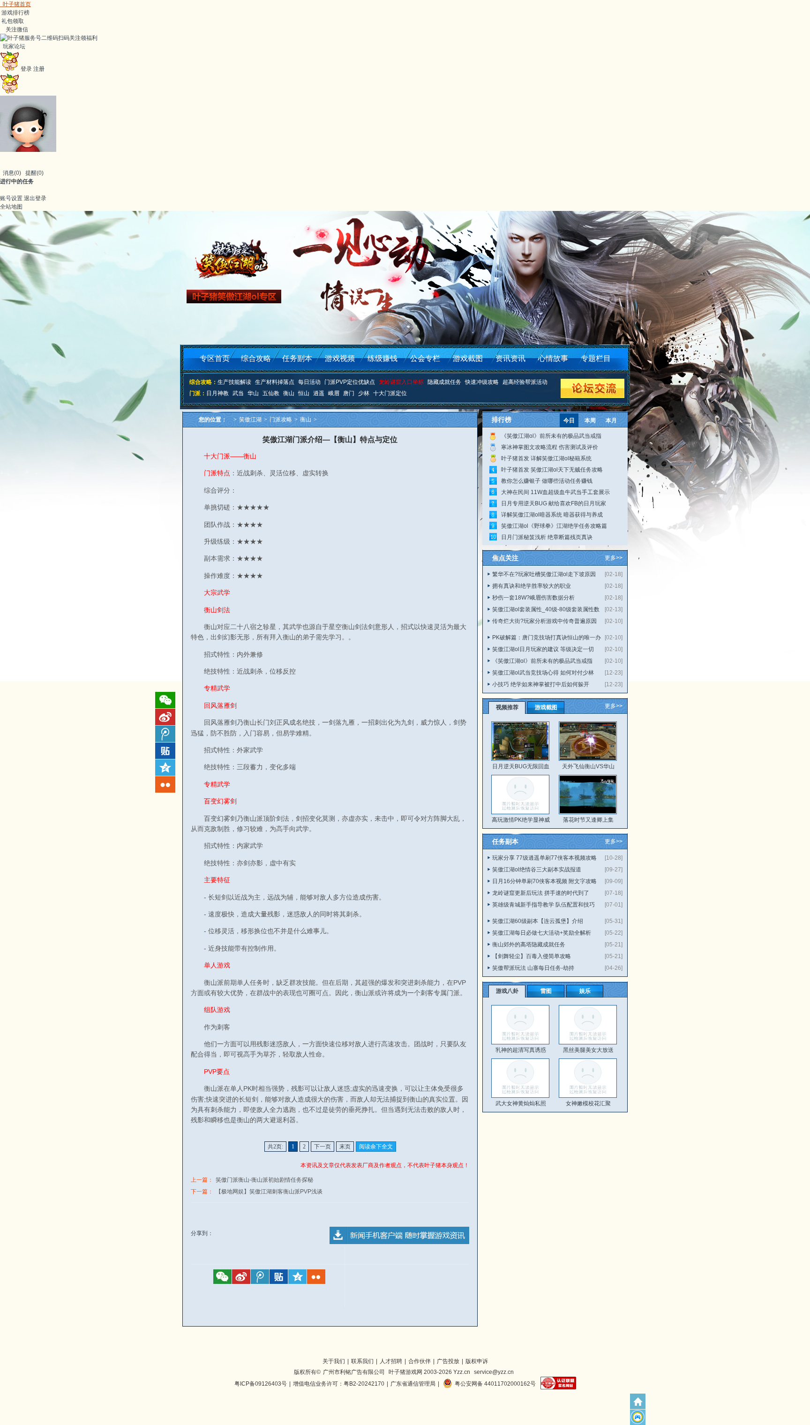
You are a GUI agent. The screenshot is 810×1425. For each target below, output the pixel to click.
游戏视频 (340, 358)
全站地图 (11, 206)
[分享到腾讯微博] (260, 1276)
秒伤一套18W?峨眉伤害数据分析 (533, 597)
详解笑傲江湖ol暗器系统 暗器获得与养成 (552, 514)
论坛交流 (592, 388)
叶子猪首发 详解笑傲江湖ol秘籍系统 (546, 458)
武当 (238, 393)
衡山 (288, 393)
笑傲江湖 (250, 419)
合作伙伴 (419, 1361)
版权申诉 (476, 1361)
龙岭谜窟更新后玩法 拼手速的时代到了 (540, 893)
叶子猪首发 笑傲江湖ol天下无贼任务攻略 (552, 469)
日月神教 (217, 393)
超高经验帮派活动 (525, 382)
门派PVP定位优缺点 (349, 382)
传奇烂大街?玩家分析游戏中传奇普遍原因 (544, 621)
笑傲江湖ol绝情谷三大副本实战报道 (536, 869)
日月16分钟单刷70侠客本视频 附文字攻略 (544, 881)
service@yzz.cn (494, 1372)
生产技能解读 (234, 382)
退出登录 (35, 198)
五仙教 (270, 393)
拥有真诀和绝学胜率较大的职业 (531, 586)
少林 (363, 393)
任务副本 (297, 358)
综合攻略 (256, 358)
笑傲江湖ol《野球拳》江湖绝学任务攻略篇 (554, 526)
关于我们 (333, 1361)
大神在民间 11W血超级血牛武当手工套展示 (555, 492)
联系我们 (362, 1361)
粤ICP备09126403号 (260, 1383)
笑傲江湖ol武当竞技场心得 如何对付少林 (543, 672)
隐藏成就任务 (444, 382)
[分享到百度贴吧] (279, 1276)
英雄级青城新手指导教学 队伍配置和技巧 (543, 904)
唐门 (348, 393)
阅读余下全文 (376, 1146)
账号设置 (11, 198)
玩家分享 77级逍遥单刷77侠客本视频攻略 (544, 858)
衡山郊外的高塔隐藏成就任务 (528, 944)
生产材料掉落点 (274, 382)
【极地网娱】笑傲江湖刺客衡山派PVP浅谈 (269, 1191)
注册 (39, 69)
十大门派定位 (390, 393)
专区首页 (215, 358)
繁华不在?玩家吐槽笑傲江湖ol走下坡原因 (544, 574)
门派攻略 (281, 419)
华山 (253, 393)
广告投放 (448, 1361)
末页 (345, 1146)
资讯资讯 (510, 358)
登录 (26, 69)
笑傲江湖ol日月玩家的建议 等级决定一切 (543, 649)
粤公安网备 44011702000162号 (495, 1383)
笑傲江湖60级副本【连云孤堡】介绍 (537, 921)
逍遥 (318, 393)
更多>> (613, 558)
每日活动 (309, 382)
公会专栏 (425, 358)
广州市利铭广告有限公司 (354, 1372)
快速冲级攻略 (482, 382)
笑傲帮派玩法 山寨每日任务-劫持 (533, 968)
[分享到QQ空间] (297, 1276)
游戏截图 (468, 358)
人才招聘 (391, 1361)
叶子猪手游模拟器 (637, 1417)
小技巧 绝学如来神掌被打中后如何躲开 (540, 684)
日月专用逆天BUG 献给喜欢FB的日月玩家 (553, 503)
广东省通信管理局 (412, 1383)
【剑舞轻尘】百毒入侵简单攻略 (531, 956)
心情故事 (553, 358)
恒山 (303, 393)
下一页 (322, 1146)
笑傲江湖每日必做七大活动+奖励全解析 (541, 933)
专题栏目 (596, 358)
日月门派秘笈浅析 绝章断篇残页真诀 (546, 537)
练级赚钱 (383, 358)
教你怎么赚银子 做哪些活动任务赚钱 (546, 481)
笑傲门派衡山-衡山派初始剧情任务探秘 (264, 1180)
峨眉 (333, 393)
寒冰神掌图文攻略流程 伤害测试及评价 (549, 447)
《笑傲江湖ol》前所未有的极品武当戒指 (551, 436)
